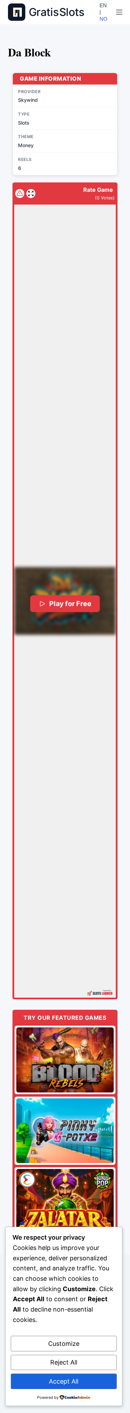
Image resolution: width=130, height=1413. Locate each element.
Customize (63, 1343)
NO (103, 19)
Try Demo (65, 1059)
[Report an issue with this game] (19, 193)
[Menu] (119, 12)
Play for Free (70, 604)
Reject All (63, 1362)
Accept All (63, 1381)
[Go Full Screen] (30, 193)
